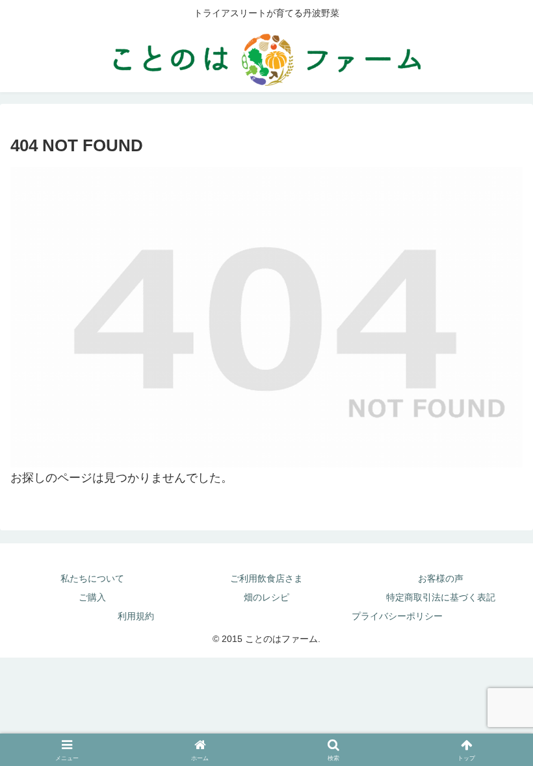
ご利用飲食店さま (266, 578)
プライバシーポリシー (397, 616)
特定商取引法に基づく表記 (440, 597)
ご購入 (92, 597)
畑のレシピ (266, 597)
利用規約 (136, 616)
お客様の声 (440, 578)
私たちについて (92, 578)
